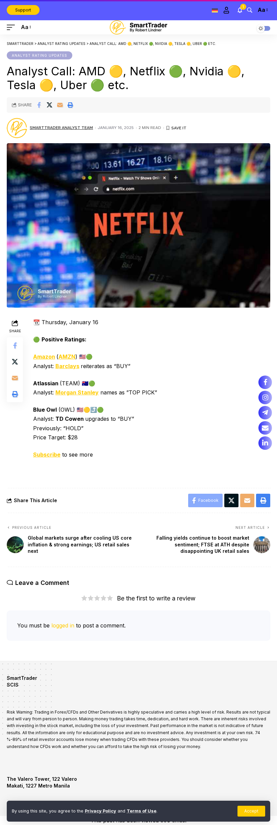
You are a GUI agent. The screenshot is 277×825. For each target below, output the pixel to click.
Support (23, 9)
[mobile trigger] (12, 27)
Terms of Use (141, 811)
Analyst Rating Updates (39, 55)
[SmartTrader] (138, 27)
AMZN (66, 356)
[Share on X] (49, 105)
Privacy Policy (100, 811)
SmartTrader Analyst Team (61, 127)
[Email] (60, 105)
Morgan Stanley (77, 392)
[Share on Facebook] (39, 105)
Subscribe (46, 454)
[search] (250, 10)
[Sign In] (226, 10)
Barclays (67, 366)
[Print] (70, 105)
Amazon (44, 356)
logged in (62, 625)
